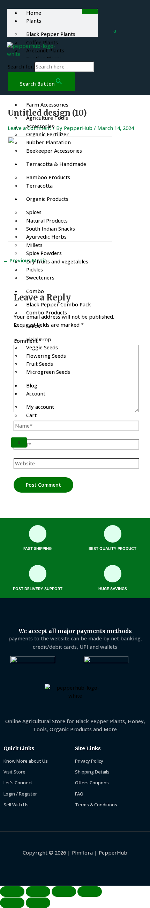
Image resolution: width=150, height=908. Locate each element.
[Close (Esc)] (89, 891)
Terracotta (39, 185)
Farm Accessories (47, 104)
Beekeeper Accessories (54, 150)
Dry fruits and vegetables (57, 261)
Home (33, 12)
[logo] (36, 50)
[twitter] (84, 866)
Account (35, 393)
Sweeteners (40, 277)
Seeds (33, 325)
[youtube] (48, 866)
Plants (33, 20)
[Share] (64, 891)
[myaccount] (127, 31)
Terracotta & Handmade (56, 163)
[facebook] (66, 866)
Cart (31, 415)
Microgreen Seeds (48, 371)
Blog (31, 385)
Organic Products (47, 198)
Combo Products (46, 312)
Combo (35, 291)
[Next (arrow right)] (38, 903)
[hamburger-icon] (90, 11)
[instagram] (103, 866)
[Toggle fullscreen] (38, 891)
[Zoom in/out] (12, 891)
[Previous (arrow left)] (12, 903)
